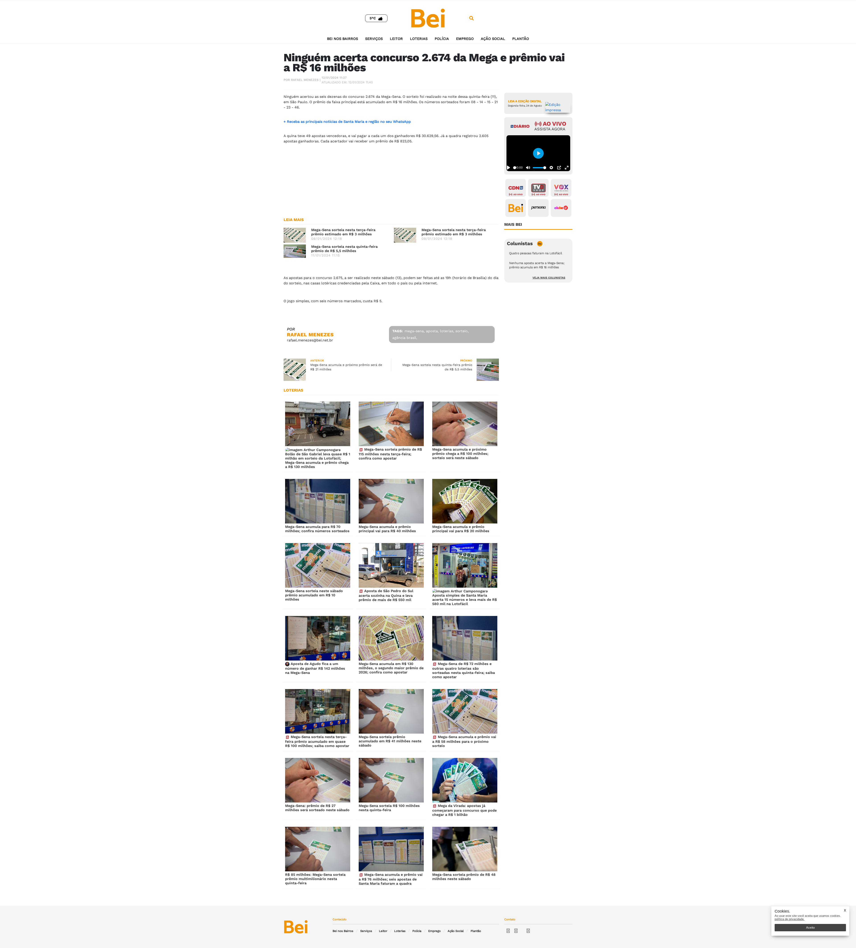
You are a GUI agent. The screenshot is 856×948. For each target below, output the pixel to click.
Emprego (465, 39)
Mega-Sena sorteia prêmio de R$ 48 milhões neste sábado (464, 876)
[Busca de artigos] (471, 18)
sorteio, (462, 331)
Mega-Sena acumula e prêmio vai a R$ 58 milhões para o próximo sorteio (464, 741)
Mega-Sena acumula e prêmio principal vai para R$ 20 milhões (460, 529)
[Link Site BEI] (515, 208)
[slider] (514, 168)
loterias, (447, 331)
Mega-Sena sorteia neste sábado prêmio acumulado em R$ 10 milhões (314, 595)
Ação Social (493, 39)
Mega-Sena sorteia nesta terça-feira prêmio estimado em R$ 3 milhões (343, 232)
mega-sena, (415, 331)
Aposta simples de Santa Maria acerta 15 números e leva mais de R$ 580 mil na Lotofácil (464, 599)
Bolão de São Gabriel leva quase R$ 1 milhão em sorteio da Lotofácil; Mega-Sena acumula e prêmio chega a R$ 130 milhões (317, 460)
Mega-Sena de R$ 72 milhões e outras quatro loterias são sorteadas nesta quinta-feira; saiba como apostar (463, 670)
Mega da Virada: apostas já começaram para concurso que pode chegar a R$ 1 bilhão (464, 810)
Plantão (520, 39)
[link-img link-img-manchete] (295, 235)
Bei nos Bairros (342, 39)
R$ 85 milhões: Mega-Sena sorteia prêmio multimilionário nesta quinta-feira (315, 878)
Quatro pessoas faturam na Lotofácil (535, 253)
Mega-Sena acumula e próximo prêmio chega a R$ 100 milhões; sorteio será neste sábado (460, 453)
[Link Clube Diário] (561, 208)
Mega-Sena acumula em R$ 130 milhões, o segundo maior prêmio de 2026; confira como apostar (391, 668)
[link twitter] (516, 930)
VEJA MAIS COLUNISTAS (549, 277)
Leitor (396, 39)
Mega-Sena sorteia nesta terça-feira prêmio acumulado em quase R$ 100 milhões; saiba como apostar (317, 741)
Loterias (419, 39)
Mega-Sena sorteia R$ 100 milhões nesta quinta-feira (389, 808)
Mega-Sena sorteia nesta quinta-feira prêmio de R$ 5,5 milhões (344, 248)
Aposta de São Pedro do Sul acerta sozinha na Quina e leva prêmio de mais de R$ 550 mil (386, 595)
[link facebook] (508, 930)
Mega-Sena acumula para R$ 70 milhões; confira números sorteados (317, 529)
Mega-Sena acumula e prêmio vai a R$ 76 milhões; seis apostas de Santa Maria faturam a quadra (391, 879)
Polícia (442, 39)
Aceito (810, 927)
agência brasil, (404, 338)
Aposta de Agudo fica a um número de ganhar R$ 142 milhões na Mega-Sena (315, 668)
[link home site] (428, 18)
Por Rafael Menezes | (302, 80)
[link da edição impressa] (557, 107)
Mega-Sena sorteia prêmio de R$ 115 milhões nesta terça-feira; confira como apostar (390, 453)
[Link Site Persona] (538, 208)
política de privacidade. (790, 919)
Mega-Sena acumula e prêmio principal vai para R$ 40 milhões (387, 529)
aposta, (432, 331)
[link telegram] (528, 930)
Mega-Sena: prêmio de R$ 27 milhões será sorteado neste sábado (317, 808)
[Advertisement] (391, 179)
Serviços (374, 39)
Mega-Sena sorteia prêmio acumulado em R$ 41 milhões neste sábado (390, 741)
